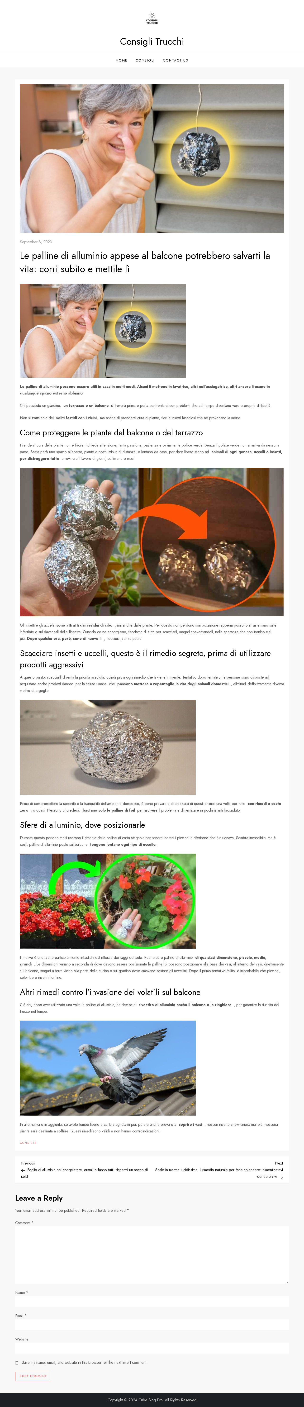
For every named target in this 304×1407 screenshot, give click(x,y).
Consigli (145, 60)
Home (121, 60)
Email (21, 1316)
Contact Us (175, 60)
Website (21, 1339)
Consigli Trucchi (152, 41)
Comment (24, 1223)
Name (21, 1292)
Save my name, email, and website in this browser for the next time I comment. (84, 1362)
